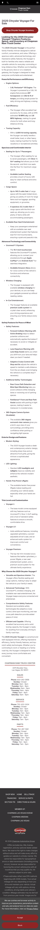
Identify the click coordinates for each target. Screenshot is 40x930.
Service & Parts (26, 798)
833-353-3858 (23, 680)
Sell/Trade (29, 794)
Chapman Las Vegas (20, 821)
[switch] (37, 2)
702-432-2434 (23, 704)
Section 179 (10, 802)
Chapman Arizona (20, 817)
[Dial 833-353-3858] (7, 3)
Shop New (10, 794)
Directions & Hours (26, 802)
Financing (11, 798)
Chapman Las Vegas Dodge (20, 813)
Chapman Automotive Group (23, 841)
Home (19, 794)
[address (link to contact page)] (2, 3)
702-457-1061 (23, 729)
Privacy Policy (32, 909)
